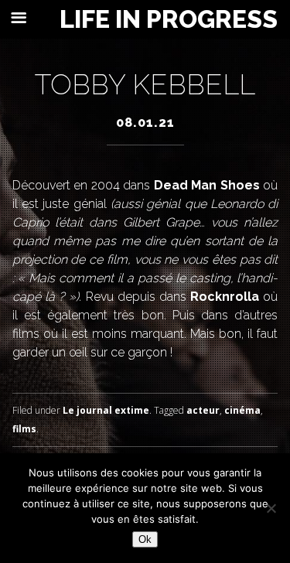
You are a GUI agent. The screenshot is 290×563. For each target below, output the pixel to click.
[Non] (270, 508)
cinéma (242, 410)
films (24, 428)
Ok (145, 539)
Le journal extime (106, 410)
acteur (203, 410)
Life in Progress (169, 19)
